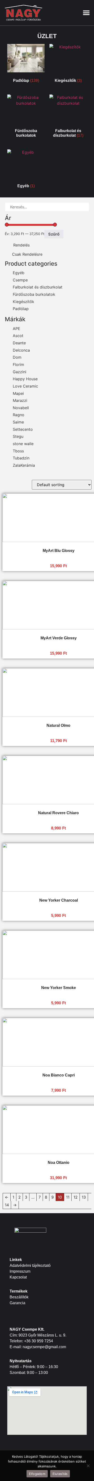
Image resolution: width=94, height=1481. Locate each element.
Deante (19, 342)
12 (76, 1197)
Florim (18, 364)
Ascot (18, 335)
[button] (86, 12)
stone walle (23, 443)
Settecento (23, 429)
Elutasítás (60, 1474)
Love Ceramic (25, 386)
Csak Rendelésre (27, 254)
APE (16, 328)
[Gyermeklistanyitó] (31, 279)
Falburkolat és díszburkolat (37, 287)
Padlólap (21, 308)
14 (7, 1204)
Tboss (18, 451)
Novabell (21, 407)
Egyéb (18, 272)
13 (84, 1197)
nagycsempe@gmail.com (44, 1347)
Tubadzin (21, 458)
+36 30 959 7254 (38, 1341)
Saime (18, 422)
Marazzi (20, 400)
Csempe (20, 280)
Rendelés (21, 245)
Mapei (18, 393)
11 (67, 1197)
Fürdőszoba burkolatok (34, 294)
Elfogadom (37, 1474)
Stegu (18, 436)
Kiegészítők (23, 301)
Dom (17, 357)
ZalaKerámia (24, 465)
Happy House (25, 378)
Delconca (21, 350)
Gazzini (19, 371)
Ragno (18, 414)
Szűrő (54, 234)
